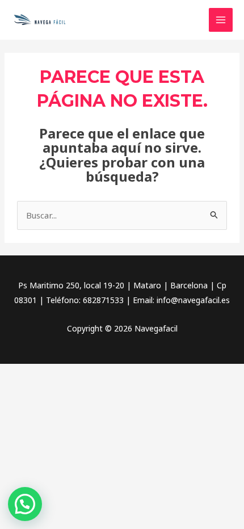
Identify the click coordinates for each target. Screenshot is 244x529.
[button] (25, 504)
